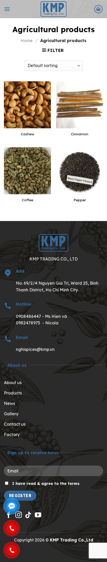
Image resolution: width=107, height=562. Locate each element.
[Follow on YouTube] (38, 515)
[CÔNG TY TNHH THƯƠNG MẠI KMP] (53, 9)
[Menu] (7, 9)
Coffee (27, 200)
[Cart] (98, 9)
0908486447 (29, 316)
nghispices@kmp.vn (35, 349)
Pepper (79, 200)
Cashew (27, 134)
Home (27, 40)
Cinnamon (79, 134)
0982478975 (28, 322)
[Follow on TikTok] (28, 515)
